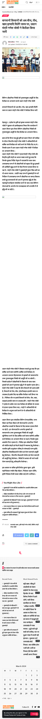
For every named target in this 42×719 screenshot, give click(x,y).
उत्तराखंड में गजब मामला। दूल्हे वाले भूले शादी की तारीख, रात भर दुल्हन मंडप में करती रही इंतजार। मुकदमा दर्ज (31, 632)
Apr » (10, 698)
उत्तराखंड (5, 15)
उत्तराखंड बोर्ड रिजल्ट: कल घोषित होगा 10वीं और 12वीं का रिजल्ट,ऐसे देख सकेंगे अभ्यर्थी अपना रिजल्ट (31, 648)
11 (4, 684)
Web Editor (11, 42)
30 (32, 693)
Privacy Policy (8, 715)
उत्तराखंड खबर (14, 524)
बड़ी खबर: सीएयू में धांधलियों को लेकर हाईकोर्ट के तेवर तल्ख (30, 587)
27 (15, 693)
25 (5, 693)
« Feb (4, 698)
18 (5, 689)
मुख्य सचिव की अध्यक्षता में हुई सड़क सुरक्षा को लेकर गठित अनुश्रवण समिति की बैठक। (10, 632)
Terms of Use (20, 715)
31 (37, 693)
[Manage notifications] (37, 714)
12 (10, 684)
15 (26, 684)
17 (37, 684)
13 (15, 684)
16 (31, 684)
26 (10, 693)
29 (26, 693)
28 (21, 693)
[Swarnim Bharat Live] (12, 2)
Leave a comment (33, 543)
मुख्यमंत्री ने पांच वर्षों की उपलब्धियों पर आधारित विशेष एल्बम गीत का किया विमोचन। (10, 586)
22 (26, 689)
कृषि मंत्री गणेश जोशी (25, 524)
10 (37, 680)
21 (21, 689)
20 (15, 689)
